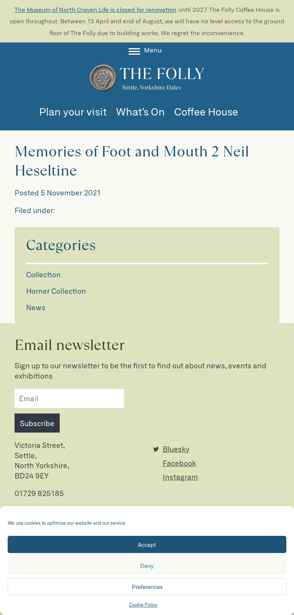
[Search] (251, 113)
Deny (147, 565)
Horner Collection (56, 290)
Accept (147, 544)
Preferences (147, 586)
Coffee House (206, 111)
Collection (43, 274)
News (36, 307)
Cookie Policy (143, 604)
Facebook (179, 463)
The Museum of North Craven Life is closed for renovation (95, 9)
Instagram (180, 476)
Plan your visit (73, 111)
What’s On (140, 111)
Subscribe (37, 423)
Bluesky (176, 448)
